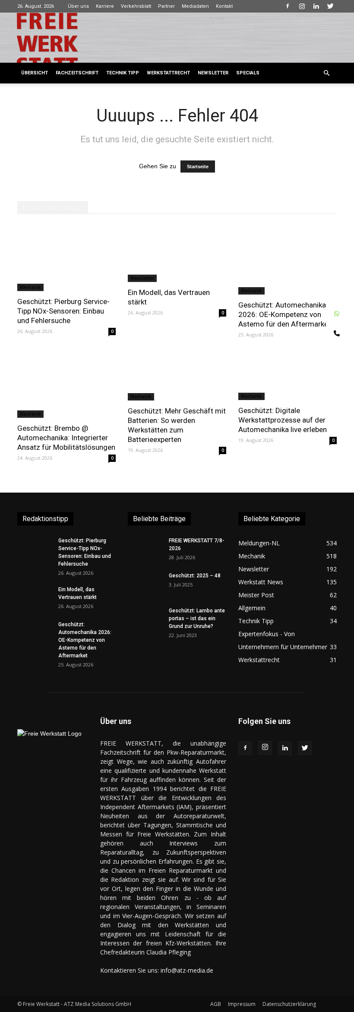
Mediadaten (195, 6)
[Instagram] (301, 6)
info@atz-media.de (187, 970)
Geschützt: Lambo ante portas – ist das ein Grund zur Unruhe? (197, 618)
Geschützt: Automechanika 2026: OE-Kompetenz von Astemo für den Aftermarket (284, 314)
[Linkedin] (316, 6)
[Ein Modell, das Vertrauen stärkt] (177, 253)
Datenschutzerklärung (289, 1004)
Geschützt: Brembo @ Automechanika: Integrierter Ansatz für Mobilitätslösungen (66, 438)
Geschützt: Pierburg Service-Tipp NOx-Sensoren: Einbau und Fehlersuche (63, 311)
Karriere (105, 6)
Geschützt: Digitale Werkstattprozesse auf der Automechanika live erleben (282, 420)
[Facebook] (287, 6)
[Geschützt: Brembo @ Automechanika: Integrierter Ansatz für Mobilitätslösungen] (66, 385)
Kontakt (224, 6)
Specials (247, 73)
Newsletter (213, 73)
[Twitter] (330, 6)
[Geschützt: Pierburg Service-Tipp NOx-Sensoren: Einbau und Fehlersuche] (66, 258)
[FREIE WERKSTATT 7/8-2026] (145, 549)
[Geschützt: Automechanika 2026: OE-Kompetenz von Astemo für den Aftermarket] (287, 260)
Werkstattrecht (168, 73)
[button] (326, 73)
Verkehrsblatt (136, 6)
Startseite (198, 166)
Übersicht (34, 73)
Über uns (78, 6)
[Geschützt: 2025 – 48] (145, 584)
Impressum (242, 1004)
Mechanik (30, 287)
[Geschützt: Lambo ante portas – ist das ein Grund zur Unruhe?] (145, 619)
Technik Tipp (122, 73)
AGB (215, 1004)
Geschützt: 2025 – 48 (195, 576)
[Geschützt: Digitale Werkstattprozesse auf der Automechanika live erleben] (287, 376)
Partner (166, 6)
